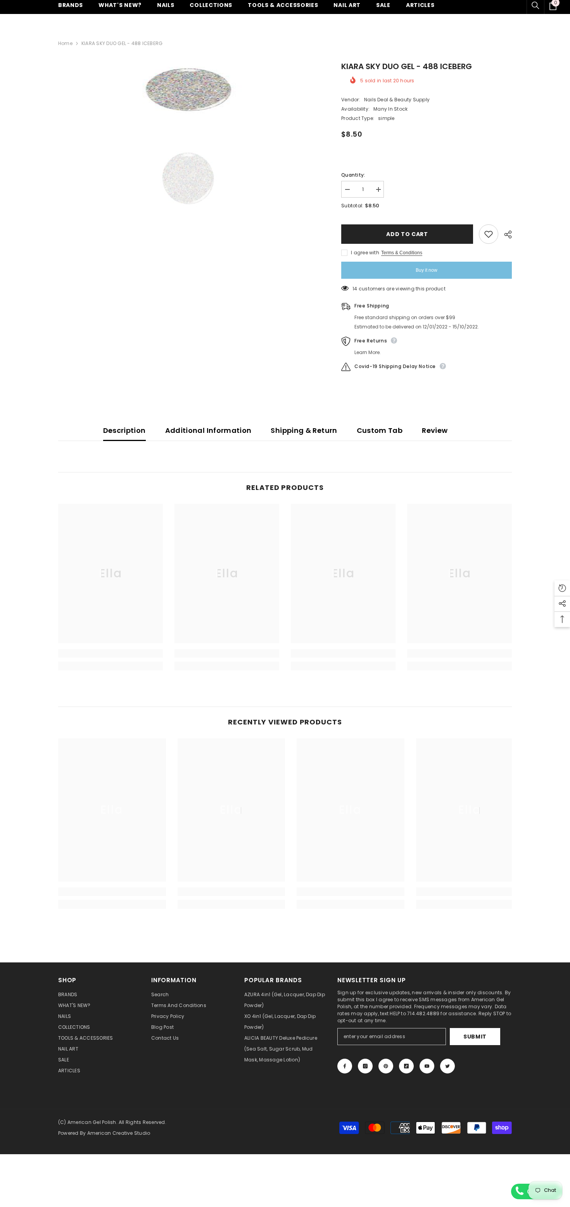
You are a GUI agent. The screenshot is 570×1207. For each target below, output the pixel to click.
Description (124, 430)
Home (65, 43)
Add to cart (407, 234)
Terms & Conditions (401, 252)
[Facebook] (344, 1066)
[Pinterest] (385, 1066)
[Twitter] (447, 1066)
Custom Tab (380, 430)
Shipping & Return (304, 430)
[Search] (535, 5)
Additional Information (208, 430)
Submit (475, 1036)
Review (434, 430)
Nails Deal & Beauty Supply (397, 99)
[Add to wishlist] (488, 234)
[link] (110, 653)
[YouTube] (427, 1066)
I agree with (365, 252)
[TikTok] (406, 1066)
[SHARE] (505, 234)
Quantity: (353, 175)
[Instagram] (365, 1066)
